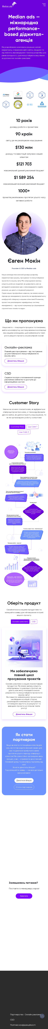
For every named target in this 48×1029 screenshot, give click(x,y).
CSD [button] (34, 621)
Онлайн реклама (33, 1014)
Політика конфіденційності (23, 1025)
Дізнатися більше (24, 780)
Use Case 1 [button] (32, 427)
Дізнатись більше (16, 361)
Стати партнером (24, 787)
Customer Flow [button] (17, 427)
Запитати (24, 896)
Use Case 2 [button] (24, 432)
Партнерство (17, 1014)
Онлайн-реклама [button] (20, 621)
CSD (12, 1019)
